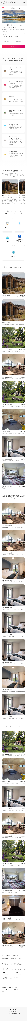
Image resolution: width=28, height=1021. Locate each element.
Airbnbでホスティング (17, 8)
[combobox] (13, 36)
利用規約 (17, 1013)
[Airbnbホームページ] (3, 8)
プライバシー (10, 1013)
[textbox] (7, 42)
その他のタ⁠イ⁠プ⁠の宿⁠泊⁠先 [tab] (17, 958)
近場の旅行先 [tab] (5, 958)
